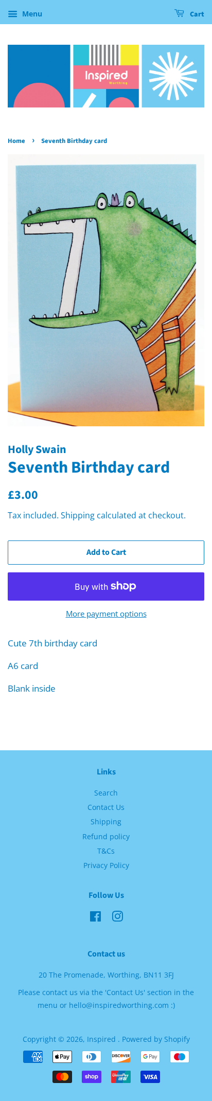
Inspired (102, 1039)
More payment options (106, 613)
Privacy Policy (106, 865)
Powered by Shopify (156, 1039)
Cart (196, 14)
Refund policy (106, 836)
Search (106, 793)
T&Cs (106, 851)
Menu (31, 14)
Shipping (78, 515)
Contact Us (106, 807)
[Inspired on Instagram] (117, 918)
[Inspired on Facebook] (95, 918)
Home (16, 141)
